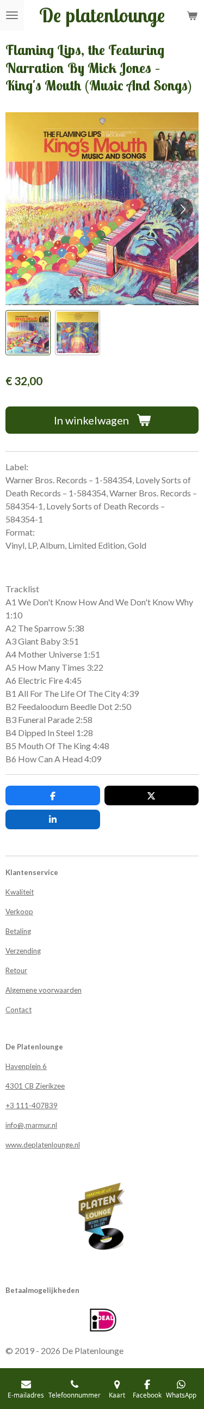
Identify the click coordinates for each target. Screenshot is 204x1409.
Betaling (18, 931)
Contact (18, 1009)
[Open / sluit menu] (12, 15)
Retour (16, 970)
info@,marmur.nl (31, 1125)
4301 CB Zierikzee (35, 1086)
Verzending (23, 950)
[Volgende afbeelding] (182, 209)
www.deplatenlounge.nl (42, 1144)
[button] (28, 332)
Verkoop (19, 911)
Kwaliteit (19, 892)
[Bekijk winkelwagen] (192, 15)
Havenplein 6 (26, 1066)
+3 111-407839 (31, 1105)
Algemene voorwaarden (43, 990)
